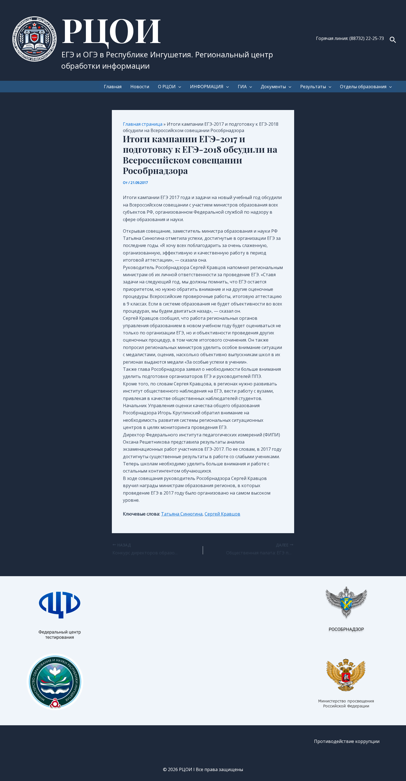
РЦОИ (111, 29)
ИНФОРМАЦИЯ (206, 87)
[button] (392, 40)
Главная (113, 87)
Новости (139, 87)
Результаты (313, 87)
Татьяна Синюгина (181, 514)
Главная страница (142, 124)
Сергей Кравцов (222, 514)
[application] (178, 86)
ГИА (242, 87)
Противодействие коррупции (346, 741)
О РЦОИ (167, 87)
